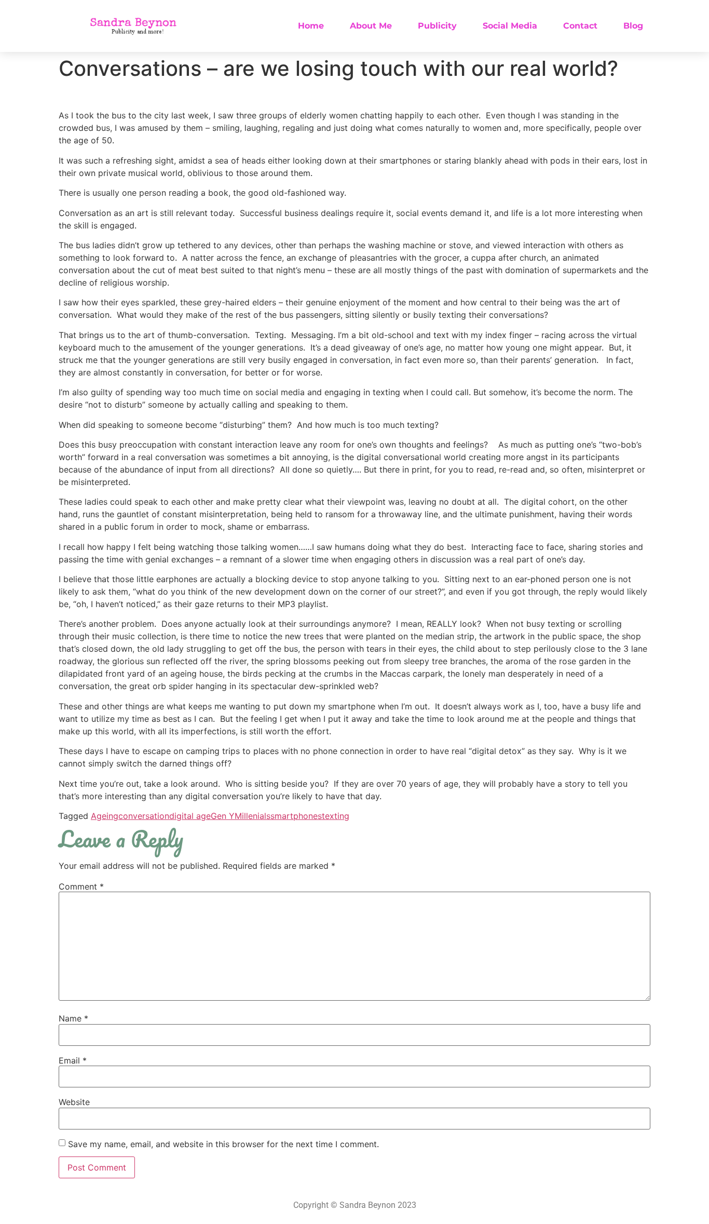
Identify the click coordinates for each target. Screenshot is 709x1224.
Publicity (437, 26)
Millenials (252, 816)
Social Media (510, 26)
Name (73, 1018)
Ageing (104, 816)
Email (73, 1060)
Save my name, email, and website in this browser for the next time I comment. (223, 1144)
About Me (371, 26)
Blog (633, 26)
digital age (190, 816)
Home (311, 26)
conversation (143, 816)
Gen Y (223, 816)
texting (335, 816)
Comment (81, 886)
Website (74, 1102)
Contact (580, 26)
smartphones (296, 816)
